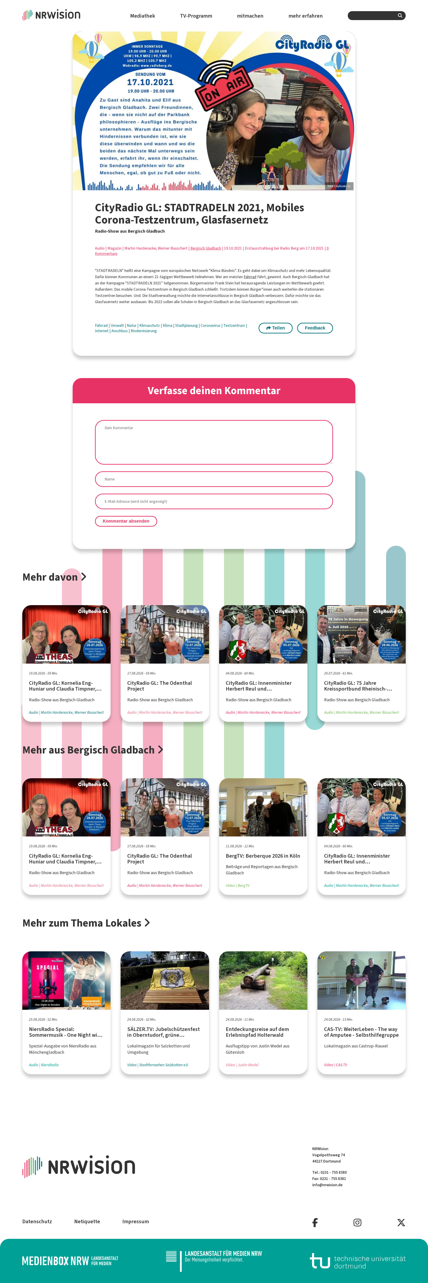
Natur (132, 325)
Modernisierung (144, 330)
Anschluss (120, 330)
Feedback (315, 327)
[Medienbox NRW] (70, 1261)
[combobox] (377, 15)
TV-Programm (196, 15)
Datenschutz (37, 1221)
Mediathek (142, 15)
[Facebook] (315, 1223)
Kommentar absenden (126, 521)
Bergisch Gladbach (205, 248)
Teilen (278, 327)
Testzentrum (234, 325)
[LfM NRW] (214, 1261)
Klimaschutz (150, 325)
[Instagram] (357, 1223)
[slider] (214, 110)
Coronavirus (211, 325)
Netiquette (87, 1221)
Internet (102, 330)
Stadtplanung (187, 325)
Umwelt (118, 325)
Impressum (135, 1221)
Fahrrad (250, 276)
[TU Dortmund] (358, 1261)
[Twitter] (401, 1223)
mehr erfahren (305, 15)
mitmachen (250, 15)
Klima (168, 325)
